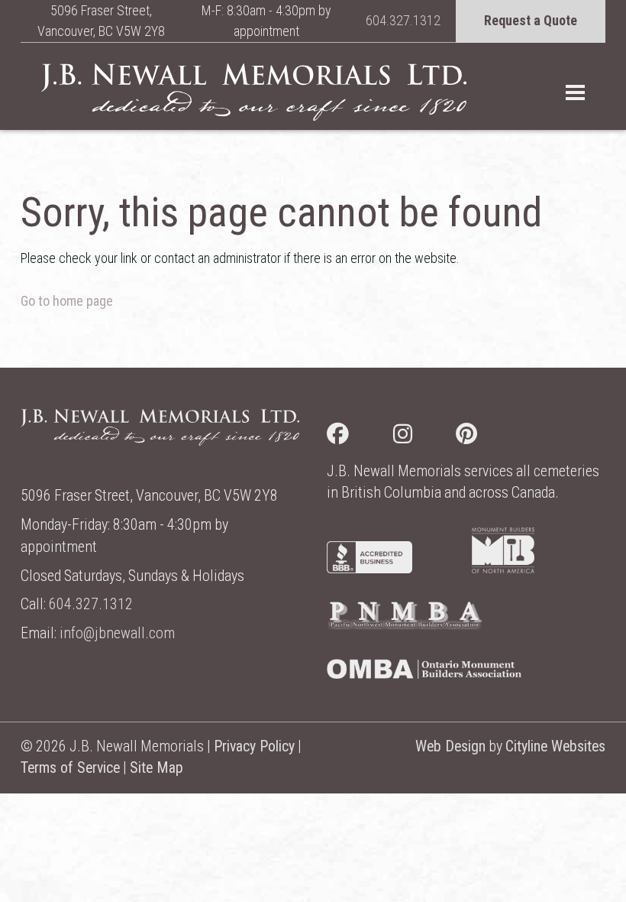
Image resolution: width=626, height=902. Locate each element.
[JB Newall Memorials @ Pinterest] (488, 437)
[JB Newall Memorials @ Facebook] (360, 437)
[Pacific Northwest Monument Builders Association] (404, 626)
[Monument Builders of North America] (503, 568)
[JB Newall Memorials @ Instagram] (425, 437)
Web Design (450, 746)
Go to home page (67, 301)
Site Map (156, 768)
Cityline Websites (555, 746)
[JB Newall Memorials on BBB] (369, 568)
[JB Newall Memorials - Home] (253, 91)
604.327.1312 (403, 20)
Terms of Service (70, 768)
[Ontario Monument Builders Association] (424, 674)
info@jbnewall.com (117, 633)
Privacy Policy (254, 746)
